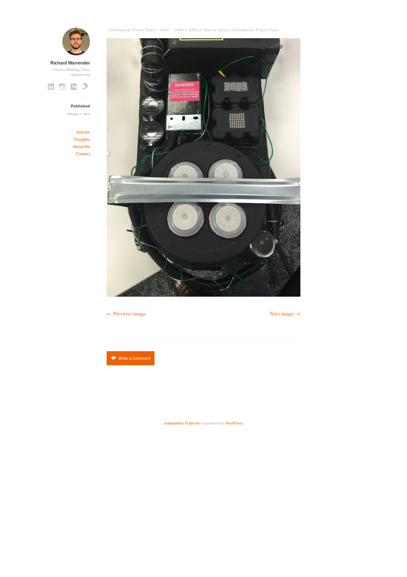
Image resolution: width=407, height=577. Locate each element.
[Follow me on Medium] (74, 86)
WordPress (234, 423)
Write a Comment (134, 358)
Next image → (285, 313)
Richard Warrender (70, 63)
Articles (83, 132)
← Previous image (126, 313)
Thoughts (81, 139)
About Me (81, 146)
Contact (83, 153)
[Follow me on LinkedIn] (51, 86)
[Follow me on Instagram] (62, 86)
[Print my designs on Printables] (85, 86)
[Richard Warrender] (76, 56)
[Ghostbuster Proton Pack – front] (203, 294)
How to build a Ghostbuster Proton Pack (241, 30)
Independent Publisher (182, 423)
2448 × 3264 (186, 30)
